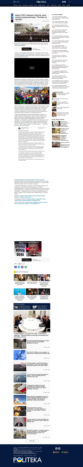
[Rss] (63, 2)
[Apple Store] (56, 452)
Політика (31, 5)
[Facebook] (12, 14)
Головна (15, 5)
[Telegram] (65, 2)
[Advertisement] (31, 170)
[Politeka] (41, 2)
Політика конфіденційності (18, 455)
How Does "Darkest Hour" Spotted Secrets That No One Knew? (63, 103)
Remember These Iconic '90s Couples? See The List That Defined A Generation (63, 114)
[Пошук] (69, 2)
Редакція (26, 455)
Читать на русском (46, 21)
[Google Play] (65, 452)
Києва (19, 43)
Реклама (30, 455)
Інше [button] (68, 5)
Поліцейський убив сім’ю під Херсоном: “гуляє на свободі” (29, 179)
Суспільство (54, 5)
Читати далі (32, 440)
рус (18, 1)
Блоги (35, 5)
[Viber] (12, 19)
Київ (48, 5)
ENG (64, 5)
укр (14, 1)
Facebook (21, 55)
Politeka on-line (41, 5)
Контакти (34, 455)
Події (59, 5)
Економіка (25, 5)
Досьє (20, 5)
